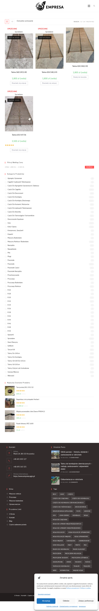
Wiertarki (11, 376)
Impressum (82, 606)
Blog (10, 521)
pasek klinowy (79, 549)
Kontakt (12, 517)
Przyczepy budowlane (15, 282)
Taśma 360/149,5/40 (19, 72)
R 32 (9, 301)
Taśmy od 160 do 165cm (16, 361)
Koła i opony (12, 227)
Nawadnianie (12, 249)
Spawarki (11, 335)
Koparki (10, 234)
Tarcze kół (11, 349)
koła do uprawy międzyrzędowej (67, 528)
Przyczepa (57, 553)
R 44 (9, 320)
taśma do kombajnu (61, 566)
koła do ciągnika (60, 519)
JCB (54, 515)
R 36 (9, 308)
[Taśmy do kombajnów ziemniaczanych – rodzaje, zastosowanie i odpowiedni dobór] (55, 467)
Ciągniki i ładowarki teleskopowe (19, 182)
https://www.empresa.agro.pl (24, 476)
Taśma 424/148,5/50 (80, 66)
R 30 (9, 297)
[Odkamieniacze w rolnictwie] (55, 481)
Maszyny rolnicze (15, 494)
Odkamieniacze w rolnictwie (72, 479)
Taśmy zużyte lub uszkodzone (18, 368)
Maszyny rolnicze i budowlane (18, 241)
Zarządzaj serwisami (44, 594)
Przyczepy (11, 279)
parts (77, 545)
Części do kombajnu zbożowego (19, 200)
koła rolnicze (59, 532)
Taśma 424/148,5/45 (49, 72)
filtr (78, 511)
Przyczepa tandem (60, 557)
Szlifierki (10, 346)
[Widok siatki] (7, 22)
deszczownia (80, 507)
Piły (9, 253)
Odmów (66, 601)
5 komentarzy (74, 457)
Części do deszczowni (15, 193)
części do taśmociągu (62, 507)
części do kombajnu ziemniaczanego (68, 502)
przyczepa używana (80, 557)
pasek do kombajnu (61, 549)
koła (86, 515)
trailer (77, 566)
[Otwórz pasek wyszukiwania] (93, 6)
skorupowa (58, 562)
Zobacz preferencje (86, 601)
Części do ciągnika (14, 189)
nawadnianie (84, 540)
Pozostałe (11, 260)
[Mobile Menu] (89, 6)
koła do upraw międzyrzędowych (67, 524)
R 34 (9, 305)
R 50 (9, 331)
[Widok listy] (12, 22)
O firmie (12, 514)
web (54, 570)
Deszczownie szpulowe (16, 219)
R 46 (9, 323)
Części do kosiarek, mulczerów (18, 204)
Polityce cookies (85, 588)
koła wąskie (58, 540)
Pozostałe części (13, 268)
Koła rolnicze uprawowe (79, 532)
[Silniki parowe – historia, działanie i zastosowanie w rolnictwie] (55, 455)
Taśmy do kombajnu (15, 357)
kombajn (76, 515)
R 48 (9, 327)
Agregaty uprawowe (15, 178)
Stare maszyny (13, 342)
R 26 (9, 290)
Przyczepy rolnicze (14, 286)
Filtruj (89, 167)
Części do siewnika (14, 212)
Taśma (87, 562)
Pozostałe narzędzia (14, 271)
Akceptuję (46, 601)
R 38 (9, 312)
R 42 (9, 316)
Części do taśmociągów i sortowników (21, 215)
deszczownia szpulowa (63, 511)
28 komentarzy (74, 472)
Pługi (9, 256)
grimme (87, 511)
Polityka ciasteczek (52, 606)
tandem (78, 562)
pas (85, 545)
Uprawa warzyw (13, 372)
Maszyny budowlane (15, 238)
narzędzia (71, 540)
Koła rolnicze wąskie (62, 536)
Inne (9, 223)
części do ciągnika (60, 498)
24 (84, 21)
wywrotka (64, 570)
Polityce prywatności (72, 588)
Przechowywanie (13, 275)
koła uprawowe (81, 536)
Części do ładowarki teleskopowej (20, 208)
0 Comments (73, 482)
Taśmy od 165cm (14, 364)
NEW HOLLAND (58, 545)
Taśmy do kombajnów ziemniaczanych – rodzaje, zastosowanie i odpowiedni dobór (76, 466)
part (70, 545)
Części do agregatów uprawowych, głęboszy (23, 186)
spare (69, 562)
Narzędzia (11, 245)
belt (54, 494)
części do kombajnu (80, 498)
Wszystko (90, 21)
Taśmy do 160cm (14, 353)
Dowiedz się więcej (19, 83)
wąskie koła (78, 570)
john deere (64, 515)
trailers (86, 566)
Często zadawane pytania (17, 524)
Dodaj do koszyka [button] (80, 77)
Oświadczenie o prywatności (69, 606)
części (70, 494)
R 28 (9, 294)
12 (81, 21)
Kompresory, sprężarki (15, 230)
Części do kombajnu (15, 197)
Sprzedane (11, 338)
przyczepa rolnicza (73, 553)
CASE (62, 494)
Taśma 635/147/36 (19, 135)
